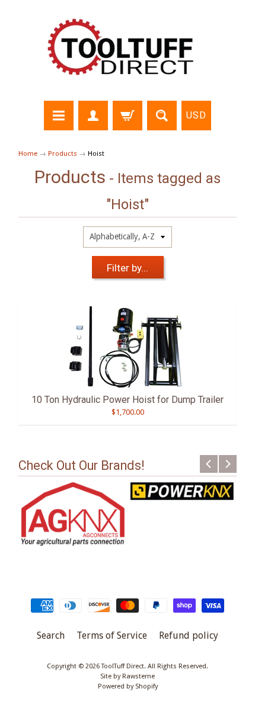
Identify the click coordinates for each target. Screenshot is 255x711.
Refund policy (188, 635)
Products (62, 153)
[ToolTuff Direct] (127, 52)
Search (51, 635)
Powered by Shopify (128, 686)
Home (27, 153)
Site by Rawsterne (127, 676)
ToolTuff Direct (122, 666)
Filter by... (127, 268)
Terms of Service (111, 635)
